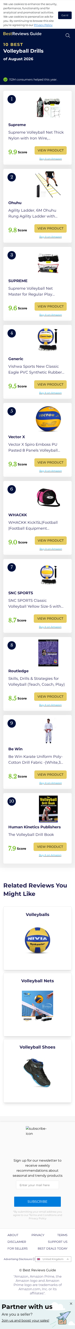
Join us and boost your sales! (25, 1320)
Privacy (37, 1235)
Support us (58, 1242)
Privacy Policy (43, 25)
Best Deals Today (53, 1248)
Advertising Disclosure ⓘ (19, 1259)
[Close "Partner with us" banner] (71, 1303)
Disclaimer (17, 1242)
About (13, 1235)
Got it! (64, 15)
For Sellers (18, 1248)
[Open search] (68, 35)
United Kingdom (53, 1259)
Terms (62, 1235)
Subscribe (38, 1202)
